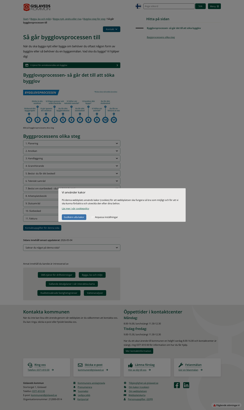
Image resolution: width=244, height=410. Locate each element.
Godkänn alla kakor (74, 217)
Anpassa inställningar (106, 217)
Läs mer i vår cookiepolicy (75, 208)
